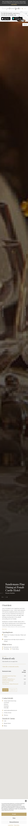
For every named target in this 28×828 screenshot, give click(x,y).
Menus (5, 725)
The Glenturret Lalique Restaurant (10, 684)
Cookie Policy (10, 825)
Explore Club (13, 689)
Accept (14, 814)
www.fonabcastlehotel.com (10, 710)
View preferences (14, 822)
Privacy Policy (16, 825)
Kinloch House (5, 682)
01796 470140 (7, 712)
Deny (14, 818)
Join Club (5, 689)
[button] (26, 801)
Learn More (14, 4)
